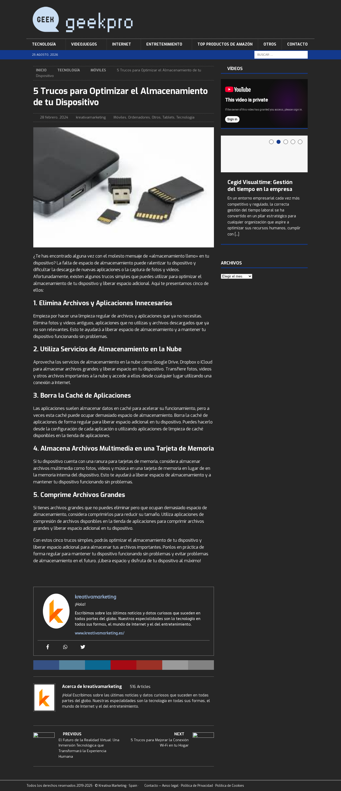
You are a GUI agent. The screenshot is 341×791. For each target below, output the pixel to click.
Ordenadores (139, 117)
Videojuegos (84, 44)
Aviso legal (170, 786)
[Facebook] (47, 647)
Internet (121, 44)
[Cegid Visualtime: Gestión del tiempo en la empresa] (264, 154)
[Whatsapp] (65, 647)
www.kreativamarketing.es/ (99, 633)
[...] (237, 234)
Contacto (297, 44)
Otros (269, 44)
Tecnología (44, 44)
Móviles (119, 117)
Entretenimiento (164, 44)
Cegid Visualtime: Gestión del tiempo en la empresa (260, 186)
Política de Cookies (229, 786)
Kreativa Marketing (112, 786)
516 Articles (140, 686)
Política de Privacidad (197, 786)
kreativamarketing (91, 117)
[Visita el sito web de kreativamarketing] (64, 715)
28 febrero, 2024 (54, 117)
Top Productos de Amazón (225, 44)
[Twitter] (82, 647)
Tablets (168, 117)
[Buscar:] (281, 54)
